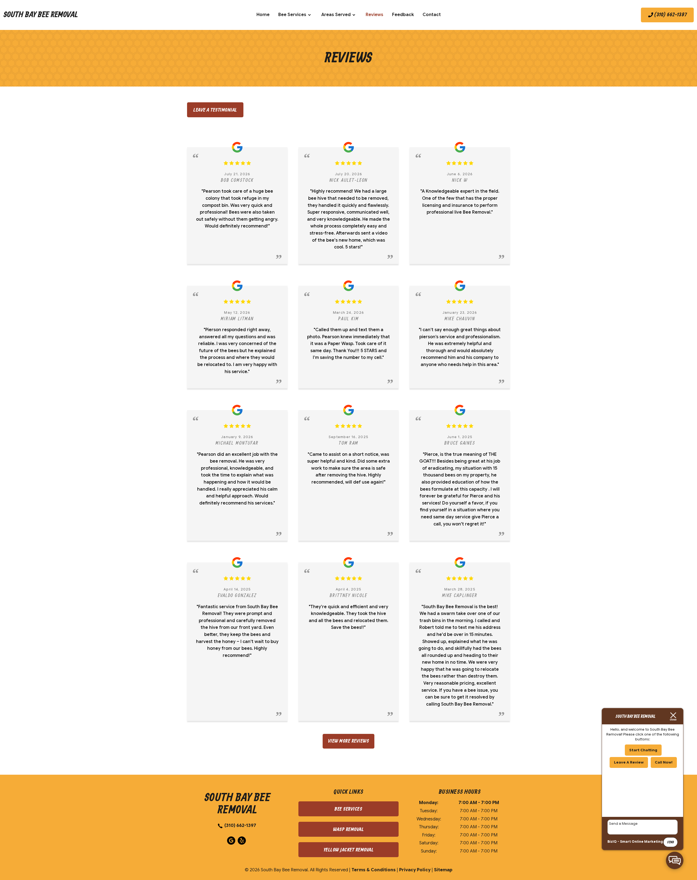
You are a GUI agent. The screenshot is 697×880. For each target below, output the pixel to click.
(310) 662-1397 (240, 825)
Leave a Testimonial (215, 110)
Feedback (403, 14)
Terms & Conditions (373, 870)
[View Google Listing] (232, 843)
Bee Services (292, 14)
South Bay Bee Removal (40, 15)
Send (670, 842)
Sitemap (443, 870)
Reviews (374, 14)
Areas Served (336, 14)
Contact (432, 14)
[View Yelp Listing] (242, 843)
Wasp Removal (348, 829)
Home (263, 14)
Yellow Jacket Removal (348, 850)
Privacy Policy (414, 870)
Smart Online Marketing (641, 841)
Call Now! (663, 762)
